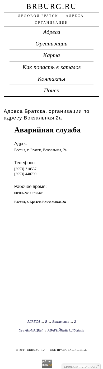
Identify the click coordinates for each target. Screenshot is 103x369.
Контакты (51, 79)
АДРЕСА (33, 322)
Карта (51, 55)
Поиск (51, 90)
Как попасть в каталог (51, 67)
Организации (51, 43)
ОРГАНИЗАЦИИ (31, 330)
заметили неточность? (81, 366)
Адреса (51, 32)
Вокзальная (60, 322)
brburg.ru (51, 6)
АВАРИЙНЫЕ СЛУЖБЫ (66, 330)
